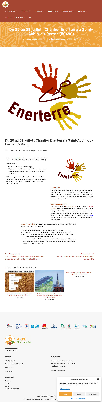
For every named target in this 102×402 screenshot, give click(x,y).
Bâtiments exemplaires (58, 370)
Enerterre (18, 158)
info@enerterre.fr (70, 206)
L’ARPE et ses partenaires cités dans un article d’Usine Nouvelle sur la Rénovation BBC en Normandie (49, 295)
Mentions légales (42, 396)
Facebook (8, 381)
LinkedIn (7, 383)
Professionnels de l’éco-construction (62, 361)
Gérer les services (65, 389)
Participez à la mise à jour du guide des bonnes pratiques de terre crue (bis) (19, 294)
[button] (98, 379)
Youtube (7, 386)
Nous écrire (8, 371)
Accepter (65, 394)
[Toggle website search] (30, 17)
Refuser (79, 394)
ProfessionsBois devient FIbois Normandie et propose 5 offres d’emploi (79, 273)
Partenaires (44, 150)
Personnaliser (93, 394)
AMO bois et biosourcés (58, 366)
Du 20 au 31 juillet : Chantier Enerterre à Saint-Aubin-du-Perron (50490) (60, 39)
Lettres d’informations (12, 389)
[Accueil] (20, 39)
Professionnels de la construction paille (63, 363)
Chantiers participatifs (29, 150)
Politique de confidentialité (78, 398)
